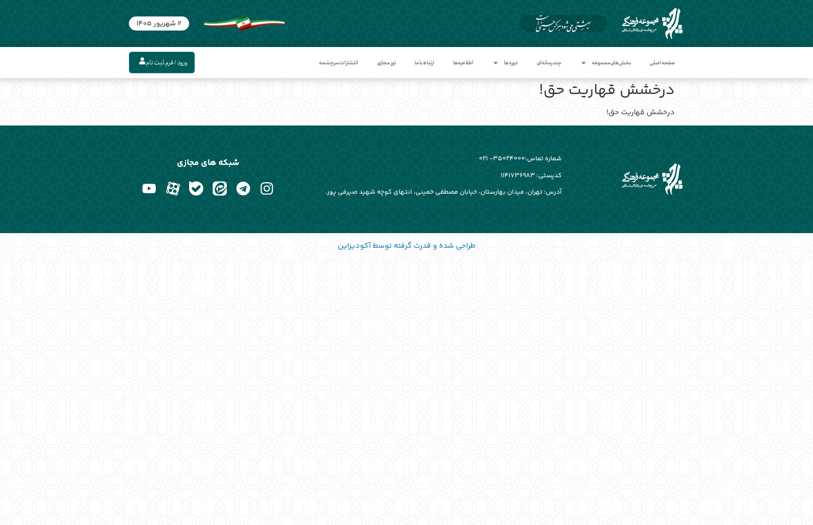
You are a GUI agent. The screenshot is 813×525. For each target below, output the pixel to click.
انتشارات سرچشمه (338, 62)
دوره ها (511, 62)
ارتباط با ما (424, 62)
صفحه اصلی (662, 62)
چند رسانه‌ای (549, 62)
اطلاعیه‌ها (463, 62)
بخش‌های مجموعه (611, 62)
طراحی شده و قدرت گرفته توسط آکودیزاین (407, 246)
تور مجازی (386, 62)
